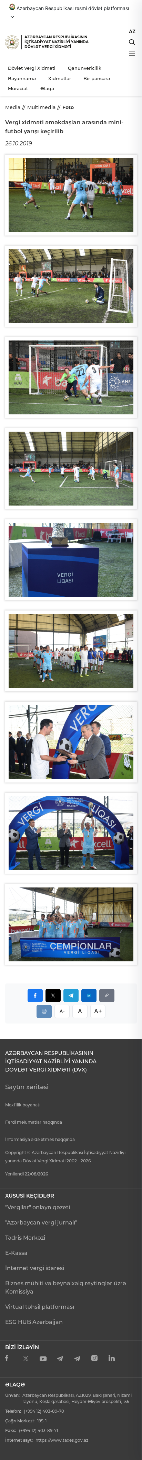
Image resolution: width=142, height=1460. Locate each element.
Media (12, 107)
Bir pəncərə (96, 78)
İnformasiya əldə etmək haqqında (40, 1139)
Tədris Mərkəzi (25, 1238)
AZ (132, 31)
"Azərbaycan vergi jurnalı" (41, 1222)
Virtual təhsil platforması (39, 1307)
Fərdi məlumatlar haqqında (33, 1122)
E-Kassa (16, 1253)
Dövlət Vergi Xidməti (31, 68)
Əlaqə (47, 88)
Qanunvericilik (84, 68)
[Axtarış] (132, 42)
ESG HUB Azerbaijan (34, 1322)
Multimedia (41, 107)
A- (62, 1011)
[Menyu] (132, 53)
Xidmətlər (59, 78)
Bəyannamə (22, 78)
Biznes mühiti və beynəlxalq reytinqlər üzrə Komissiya (65, 1287)
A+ (98, 1011)
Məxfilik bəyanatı (22, 1104)
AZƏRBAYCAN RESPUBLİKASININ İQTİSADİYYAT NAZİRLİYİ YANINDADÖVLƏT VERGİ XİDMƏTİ (56, 42)
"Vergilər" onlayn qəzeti (37, 1207)
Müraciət (18, 88)
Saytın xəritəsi (27, 1087)
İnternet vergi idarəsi (34, 1268)
